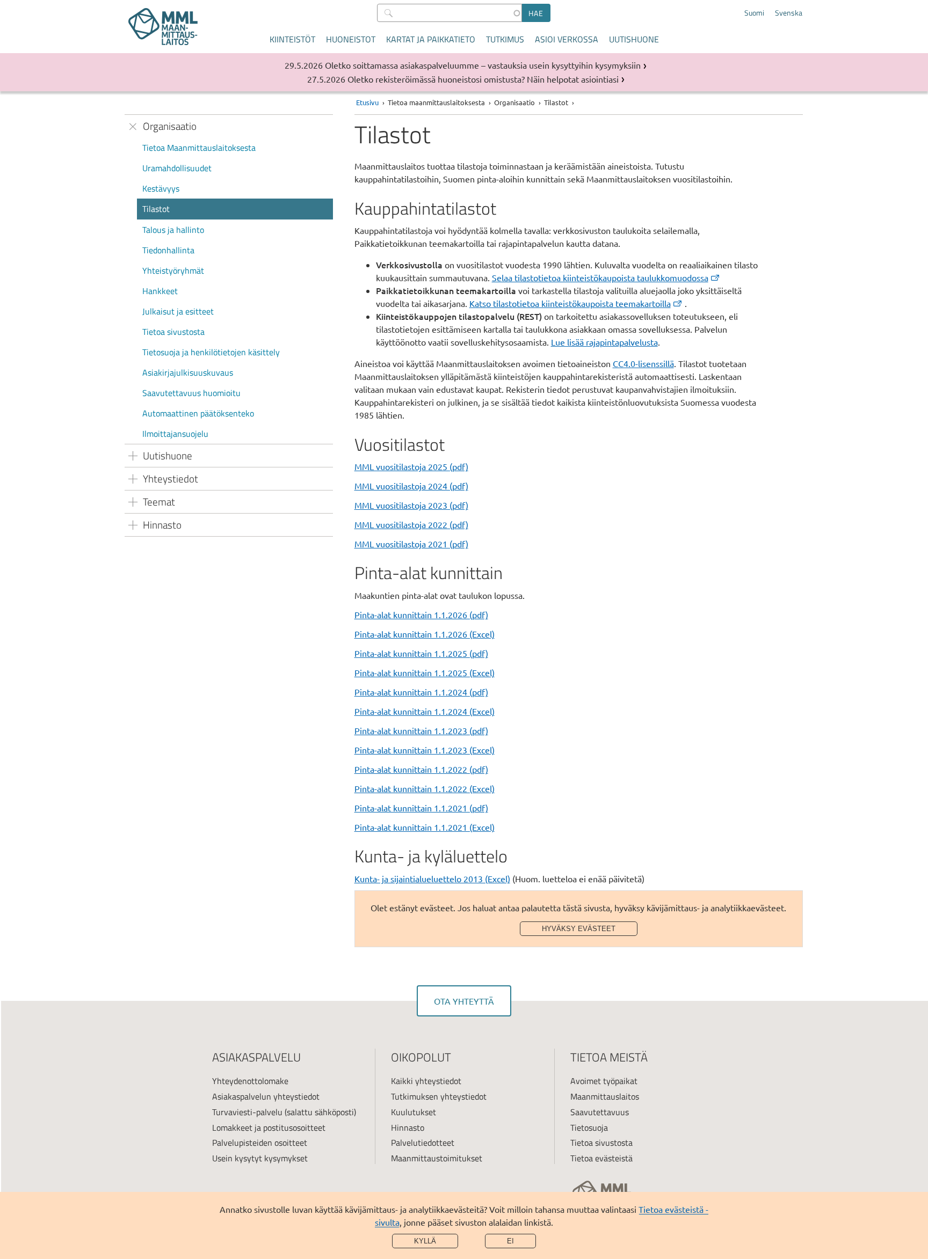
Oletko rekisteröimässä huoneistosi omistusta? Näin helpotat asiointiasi (483, 79)
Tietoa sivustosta (173, 331)
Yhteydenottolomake (250, 1080)
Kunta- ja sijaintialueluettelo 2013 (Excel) (432, 878)
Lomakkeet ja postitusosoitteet (268, 1127)
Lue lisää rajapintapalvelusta (604, 341)
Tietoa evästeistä (601, 1158)
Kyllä (425, 1241)
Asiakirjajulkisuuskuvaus (187, 372)
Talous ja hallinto (173, 229)
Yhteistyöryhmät (173, 270)
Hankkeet (160, 290)
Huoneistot (350, 39)
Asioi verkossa (566, 39)
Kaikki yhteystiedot (426, 1080)
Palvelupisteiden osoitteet (259, 1142)
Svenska (788, 13)
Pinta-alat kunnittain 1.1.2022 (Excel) (424, 788)
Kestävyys (160, 188)
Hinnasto (407, 1127)
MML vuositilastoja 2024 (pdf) (411, 485)
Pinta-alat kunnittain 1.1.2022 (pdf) (421, 769)
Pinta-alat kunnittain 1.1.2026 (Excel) (424, 633)
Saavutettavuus (599, 1112)
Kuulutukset (413, 1112)
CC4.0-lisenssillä (643, 363)
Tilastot (156, 208)
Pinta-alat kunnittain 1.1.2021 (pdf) (421, 807)
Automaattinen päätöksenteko (198, 413)
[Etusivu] (163, 26)
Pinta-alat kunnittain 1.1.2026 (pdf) (421, 614)
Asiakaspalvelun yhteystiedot (266, 1096)
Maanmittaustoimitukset (436, 1158)
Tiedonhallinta (168, 250)
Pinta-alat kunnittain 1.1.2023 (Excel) (424, 749)
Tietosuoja (589, 1127)
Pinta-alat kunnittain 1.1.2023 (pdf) (421, 730)
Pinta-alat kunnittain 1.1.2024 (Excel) (424, 711)
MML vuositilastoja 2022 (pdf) (411, 524)
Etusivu (367, 102)
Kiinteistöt (292, 39)
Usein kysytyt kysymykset (260, 1158)
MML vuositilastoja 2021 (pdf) (411, 543)
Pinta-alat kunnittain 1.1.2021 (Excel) (424, 827)
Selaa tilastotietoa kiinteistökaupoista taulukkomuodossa (600, 277)
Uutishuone (634, 39)
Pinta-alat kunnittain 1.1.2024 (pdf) (421, 691)
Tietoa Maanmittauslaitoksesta (199, 147)
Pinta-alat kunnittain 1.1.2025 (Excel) (424, 672)
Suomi (754, 13)
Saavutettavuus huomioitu (191, 392)
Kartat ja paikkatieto (430, 39)
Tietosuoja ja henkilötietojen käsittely (211, 352)
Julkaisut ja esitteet (178, 311)
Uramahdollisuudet (177, 168)
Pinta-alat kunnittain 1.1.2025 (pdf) (421, 653)
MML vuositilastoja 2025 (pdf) (411, 466)
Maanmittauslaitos (604, 1096)
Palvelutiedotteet (422, 1142)
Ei (510, 1241)
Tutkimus (505, 39)
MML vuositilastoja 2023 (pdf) (411, 505)
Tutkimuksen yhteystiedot (439, 1096)
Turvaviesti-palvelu (247, 1112)
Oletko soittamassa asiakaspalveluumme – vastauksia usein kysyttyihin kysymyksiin (483, 65)
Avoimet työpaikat (603, 1080)
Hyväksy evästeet (578, 929)
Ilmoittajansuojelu (175, 433)
